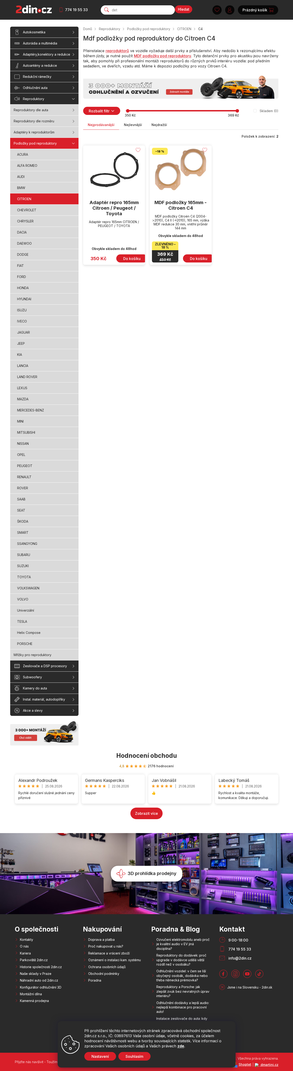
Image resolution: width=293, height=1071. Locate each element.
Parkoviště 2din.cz (34, 960)
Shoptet (245, 1064)
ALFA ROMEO (27, 165)
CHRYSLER (25, 221)
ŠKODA (22, 521)
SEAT (21, 510)
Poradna (94, 980)
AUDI (21, 177)
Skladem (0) (269, 111)
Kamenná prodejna (34, 1001)
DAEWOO (24, 243)
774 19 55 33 (76, 9)
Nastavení (100, 1056)
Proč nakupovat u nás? (105, 946)
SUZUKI (23, 566)
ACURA (22, 154)
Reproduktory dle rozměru (34, 121)
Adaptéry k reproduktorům (34, 132)
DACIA (22, 232)
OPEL (21, 455)
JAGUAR (23, 332)
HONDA (23, 288)
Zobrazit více (146, 813)
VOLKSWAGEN (28, 588)
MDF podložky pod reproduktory (162, 56)
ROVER (22, 488)
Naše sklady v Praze (35, 974)
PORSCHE (24, 644)
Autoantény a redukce (40, 65)
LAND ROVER (27, 377)
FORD (21, 277)
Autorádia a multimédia (40, 43)
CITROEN (24, 199)
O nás (24, 946)
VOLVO (22, 599)
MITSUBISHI (26, 432)
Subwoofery (32, 677)
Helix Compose (29, 633)
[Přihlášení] (229, 10)
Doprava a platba (101, 939)
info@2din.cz (240, 958)
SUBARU (23, 555)
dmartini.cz (269, 1065)
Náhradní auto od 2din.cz (39, 980)
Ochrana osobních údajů (107, 967)
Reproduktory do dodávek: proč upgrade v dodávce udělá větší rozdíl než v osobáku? (181, 959)
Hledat (183, 9)
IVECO (22, 321)
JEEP (21, 343)
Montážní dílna (31, 994)
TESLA (22, 621)
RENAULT (24, 477)
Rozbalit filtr (99, 111)
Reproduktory (33, 99)
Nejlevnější (133, 125)
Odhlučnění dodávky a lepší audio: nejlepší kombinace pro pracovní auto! (182, 1007)
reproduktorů (117, 50)
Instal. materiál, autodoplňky (44, 699)
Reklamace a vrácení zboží (109, 953)
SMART (22, 532)
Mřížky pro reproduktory (32, 655)
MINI (20, 421)
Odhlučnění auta (35, 88)
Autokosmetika (34, 32)
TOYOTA (24, 577)
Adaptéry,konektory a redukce (46, 54)
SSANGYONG (27, 544)
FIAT (20, 266)
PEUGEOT (24, 466)
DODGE (22, 254)
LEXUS (22, 388)
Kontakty (26, 939)
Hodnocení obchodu (146, 755)
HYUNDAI (24, 299)
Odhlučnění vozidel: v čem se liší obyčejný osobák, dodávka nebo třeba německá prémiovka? (182, 975)
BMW (21, 188)
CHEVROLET (26, 210)
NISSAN (23, 443)
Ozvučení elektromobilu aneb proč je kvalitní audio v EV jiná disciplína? (183, 944)
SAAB (21, 499)
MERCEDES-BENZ (30, 410)
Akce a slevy (33, 710)
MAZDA (22, 399)
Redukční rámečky (37, 77)
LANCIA (22, 366)
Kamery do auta (35, 688)
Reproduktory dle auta (31, 110)
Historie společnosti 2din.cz (41, 967)
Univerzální (25, 610)
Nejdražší (159, 125)
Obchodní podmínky (103, 974)
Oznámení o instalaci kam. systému (114, 960)
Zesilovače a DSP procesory (45, 666)
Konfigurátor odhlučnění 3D (40, 987)
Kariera (25, 953)
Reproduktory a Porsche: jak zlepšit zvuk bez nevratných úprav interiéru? (182, 991)
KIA (19, 355)
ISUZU (22, 310)
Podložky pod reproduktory (35, 143)
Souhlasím (134, 1056)
